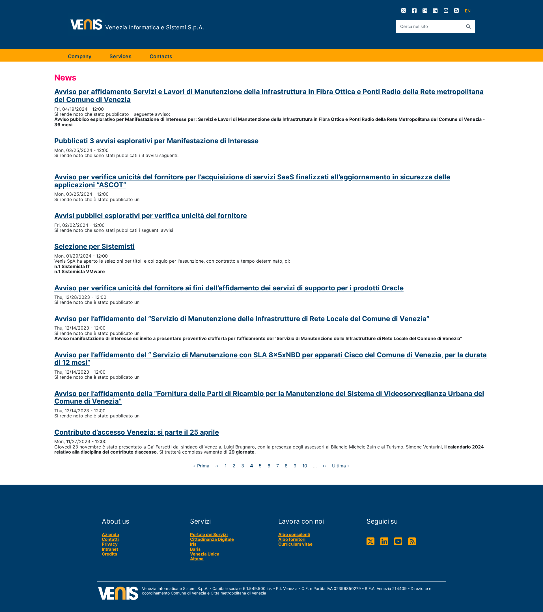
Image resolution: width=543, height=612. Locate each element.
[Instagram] (425, 11)
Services (120, 56)
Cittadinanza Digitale (212, 539)
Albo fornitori (291, 539)
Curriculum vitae (295, 544)
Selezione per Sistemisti (94, 246)
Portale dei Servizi (209, 534)
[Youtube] (446, 11)
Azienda (110, 534)
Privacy (110, 544)
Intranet (110, 549)
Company (79, 56)
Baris (195, 549)
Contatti (110, 539)
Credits (109, 554)
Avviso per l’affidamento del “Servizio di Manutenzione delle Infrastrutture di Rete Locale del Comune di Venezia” (241, 319)
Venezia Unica (204, 554)
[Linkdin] (384, 541)
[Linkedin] (435, 11)
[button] (467, 10)
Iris (193, 544)
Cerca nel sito (414, 26)
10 (304, 466)
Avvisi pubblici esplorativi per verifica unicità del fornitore (150, 216)
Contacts (161, 56)
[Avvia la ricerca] (468, 26)
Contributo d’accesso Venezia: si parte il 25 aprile (136, 432)
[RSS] (456, 11)
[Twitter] (403, 11)
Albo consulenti (294, 534)
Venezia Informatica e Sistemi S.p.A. (154, 27)
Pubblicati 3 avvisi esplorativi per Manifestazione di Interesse (156, 141)
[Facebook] (414, 11)
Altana (197, 558)
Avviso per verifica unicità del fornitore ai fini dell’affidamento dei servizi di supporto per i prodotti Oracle (229, 288)
